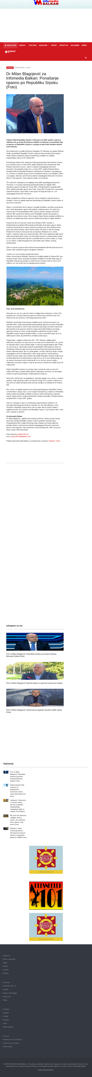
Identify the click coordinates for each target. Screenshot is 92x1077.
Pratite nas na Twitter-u (11, 1043)
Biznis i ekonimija (9, 959)
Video (5, 1000)
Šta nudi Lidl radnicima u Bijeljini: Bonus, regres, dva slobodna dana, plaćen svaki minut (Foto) (18, 820)
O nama (6, 1036)
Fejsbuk (52, 441)
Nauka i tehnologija (10, 993)
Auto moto (6, 996)
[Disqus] (35, 531)
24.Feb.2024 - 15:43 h (23, 67)
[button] (23, 45)
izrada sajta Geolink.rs (46, 1070)
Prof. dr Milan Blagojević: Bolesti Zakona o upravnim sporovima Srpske (34, 683)
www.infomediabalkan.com (21, 436)
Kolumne (6, 982)
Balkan (5, 966)
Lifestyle (6, 1009)
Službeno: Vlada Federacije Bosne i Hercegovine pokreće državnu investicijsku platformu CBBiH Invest (18, 833)
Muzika (5, 989)
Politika (5, 973)
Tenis (5, 1023)
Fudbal (5, 1016)
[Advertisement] (46, 25)
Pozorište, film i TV (9, 986)
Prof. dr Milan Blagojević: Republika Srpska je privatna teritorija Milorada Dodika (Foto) (17, 776)
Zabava (6, 1013)
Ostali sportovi (8, 1027)
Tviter (58, 441)
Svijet (5, 963)
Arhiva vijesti (7, 1046)
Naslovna (6, 956)
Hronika (6, 970)
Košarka (6, 1020)
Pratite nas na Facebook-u (12, 1039)
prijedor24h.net (23, 434)
